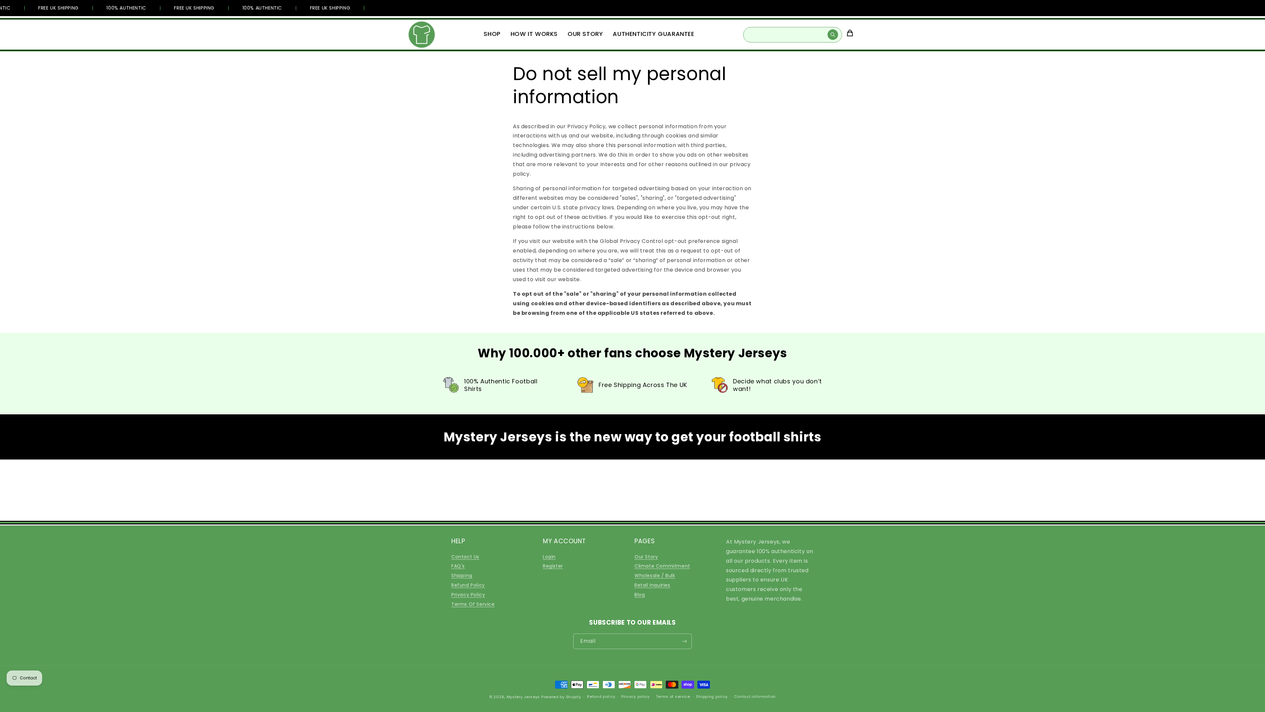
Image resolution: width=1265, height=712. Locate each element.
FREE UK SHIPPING (49, 8)
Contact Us (465, 556)
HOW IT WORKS (534, 34)
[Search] (833, 34)
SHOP (492, 34)
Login (549, 556)
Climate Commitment (662, 566)
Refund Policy (468, 585)
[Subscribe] (684, 641)
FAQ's (458, 566)
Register (553, 566)
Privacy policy (635, 696)
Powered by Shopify (561, 696)
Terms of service (673, 696)
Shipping (461, 575)
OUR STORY (585, 34)
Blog (639, 594)
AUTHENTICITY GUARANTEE (653, 34)
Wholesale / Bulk (654, 575)
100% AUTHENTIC (117, 8)
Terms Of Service (473, 604)
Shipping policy (712, 696)
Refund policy (601, 696)
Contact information (755, 696)
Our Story (646, 556)
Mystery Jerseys (523, 696)
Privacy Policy (468, 594)
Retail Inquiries (652, 585)
